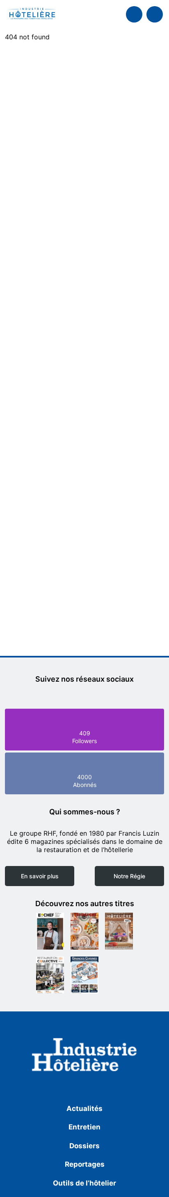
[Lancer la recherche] (134, 14)
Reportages (85, 1164)
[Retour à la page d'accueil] (84, 1056)
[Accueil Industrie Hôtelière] (31, 14)
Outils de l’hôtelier (84, 1183)
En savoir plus (40, 876)
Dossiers (84, 1146)
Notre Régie (129, 876)
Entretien (84, 1127)
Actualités (84, 1108)
